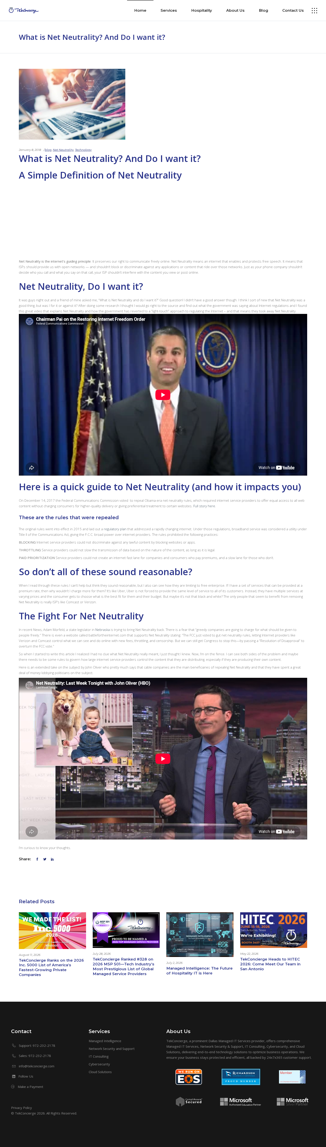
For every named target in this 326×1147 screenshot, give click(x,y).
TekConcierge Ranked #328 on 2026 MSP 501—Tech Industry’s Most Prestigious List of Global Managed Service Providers (123, 966)
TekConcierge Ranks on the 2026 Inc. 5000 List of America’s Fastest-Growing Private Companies (51, 967)
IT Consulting (99, 1056)
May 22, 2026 (249, 953)
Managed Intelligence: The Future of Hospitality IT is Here (199, 970)
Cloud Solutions (100, 1072)
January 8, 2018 (30, 150)
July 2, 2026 (174, 962)
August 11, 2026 (29, 955)
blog (48, 150)
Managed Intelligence (105, 1041)
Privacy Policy (21, 1107)
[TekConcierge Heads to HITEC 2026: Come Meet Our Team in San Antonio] (273, 930)
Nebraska (102, 629)
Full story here (204, 506)
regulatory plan (115, 529)
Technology (83, 150)
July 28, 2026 (102, 953)
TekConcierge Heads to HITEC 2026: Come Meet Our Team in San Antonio (270, 964)
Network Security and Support (112, 1048)
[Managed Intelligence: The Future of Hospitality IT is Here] (200, 934)
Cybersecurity (99, 1064)
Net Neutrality (63, 150)
